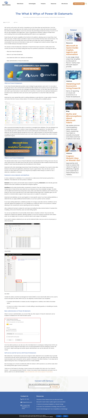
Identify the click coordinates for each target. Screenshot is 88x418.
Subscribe (55, 386)
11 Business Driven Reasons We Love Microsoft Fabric (49, 399)
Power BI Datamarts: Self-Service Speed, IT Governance (39, 371)
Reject (65, 416)
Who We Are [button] (64, 3)
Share (16, 22)
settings (51, 416)
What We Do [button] (20, 3)
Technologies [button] (32, 3)
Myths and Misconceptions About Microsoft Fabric (73, 118)
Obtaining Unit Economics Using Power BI (73, 86)
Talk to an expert (79, 3)
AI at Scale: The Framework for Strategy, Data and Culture (50, 406)
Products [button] (43, 3)
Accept (59, 416)
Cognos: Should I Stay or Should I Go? (73, 158)
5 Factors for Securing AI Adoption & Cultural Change (49, 404)
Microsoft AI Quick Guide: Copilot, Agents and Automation (72, 50)
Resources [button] (53, 3)
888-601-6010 (25, 399)
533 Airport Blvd (26, 405)
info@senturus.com (27, 402)
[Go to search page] (86, 4)
